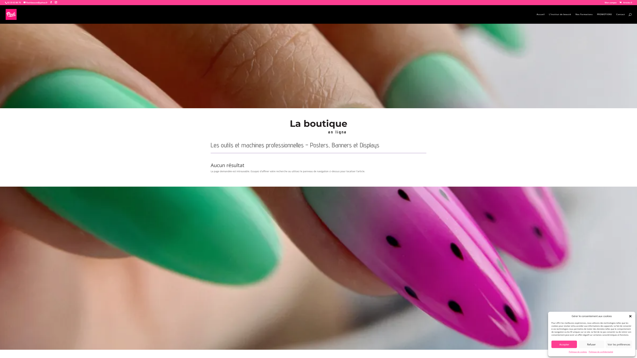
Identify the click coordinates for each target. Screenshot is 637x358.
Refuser (591, 344)
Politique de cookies (578, 351)
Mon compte (611, 3)
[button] (630, 316)
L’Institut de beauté (560, 14)
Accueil (541, 14)
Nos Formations (584, 14)
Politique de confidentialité (601, 351)
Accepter (564, 344)
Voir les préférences (619, 344)
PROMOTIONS (604, 14)
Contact (620, 14)
